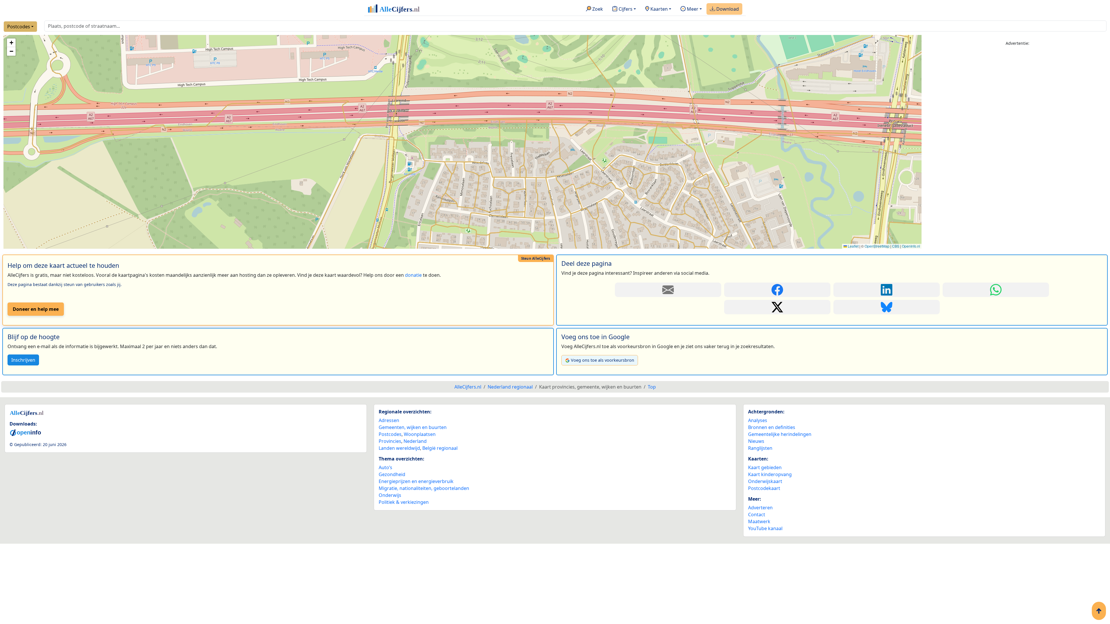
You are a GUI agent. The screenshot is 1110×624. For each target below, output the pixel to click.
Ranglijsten (760, 448)
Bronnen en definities (771, 427)
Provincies (390, 441)
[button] (11, 42)
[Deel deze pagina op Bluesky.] (886, 307)
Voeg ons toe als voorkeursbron (602, 360)
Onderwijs (390, 495)
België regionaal (440, 448)
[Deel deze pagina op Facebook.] (777, 290)
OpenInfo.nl (911, 246)
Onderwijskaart (765, 481)
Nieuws (756, 441)
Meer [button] (692, 9)
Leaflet (853, 246)
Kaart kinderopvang (770, 474)
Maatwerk (759, 521)
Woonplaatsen (420, 434)
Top (652, 387)
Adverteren (760, 507)
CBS (895, 246)
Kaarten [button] (658, 9)
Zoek (597, 9)
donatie (413, 275)
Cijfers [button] (624, 9)
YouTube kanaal (765, 528)
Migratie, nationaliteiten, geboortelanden (424, 488)
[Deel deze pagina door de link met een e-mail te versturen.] (668, 290)
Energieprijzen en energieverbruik (416, 481)
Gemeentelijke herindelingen (779, 434)
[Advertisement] (1017, 91)
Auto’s (385, 467)
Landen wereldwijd (399, 448)
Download (727, 9)
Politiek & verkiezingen (404, 502)
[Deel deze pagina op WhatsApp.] (996, 290)
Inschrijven (23, 360)
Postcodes (18, 26)
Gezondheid (392, 474)
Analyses (757, 420)
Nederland (415, 441)
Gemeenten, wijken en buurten (413, 427)
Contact (756, 514)
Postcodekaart (764, 488)
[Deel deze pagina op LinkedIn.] (886, 290)
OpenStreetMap (877, 246)
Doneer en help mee (36, 309)
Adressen (389, 420)
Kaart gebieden (765, 467)
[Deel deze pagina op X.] (777, 307)
